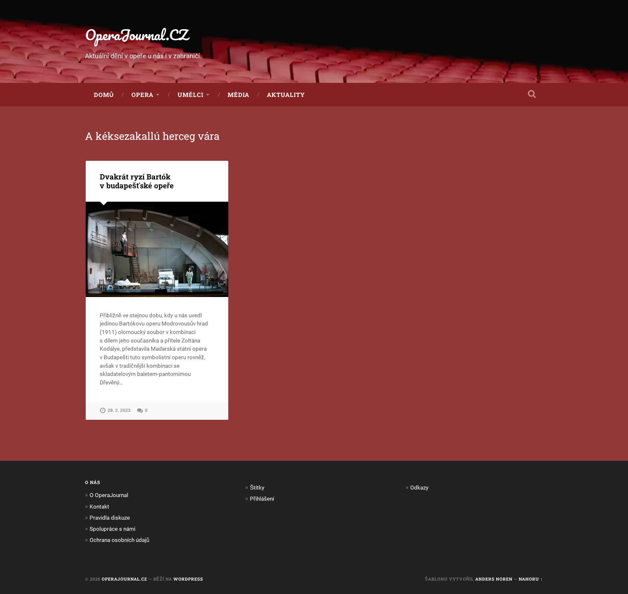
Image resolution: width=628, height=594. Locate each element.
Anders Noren (494, 579)
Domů (104, 95)
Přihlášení (262, 498)
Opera (142, 95)
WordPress (188, 579)
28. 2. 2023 (119, 410)
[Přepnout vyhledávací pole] (532, 94)
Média (238, 95)
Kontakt (99, 506)
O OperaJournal (109, 495)
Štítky (257, 487)
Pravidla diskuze (110, 517)
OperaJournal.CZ (136, 34)
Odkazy (419, 487)
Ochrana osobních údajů (119, 540)
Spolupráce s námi (112, 529)
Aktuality (286, 95)
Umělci (190, 95)
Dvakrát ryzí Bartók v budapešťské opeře (137, 181)
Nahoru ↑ (531, 579)
